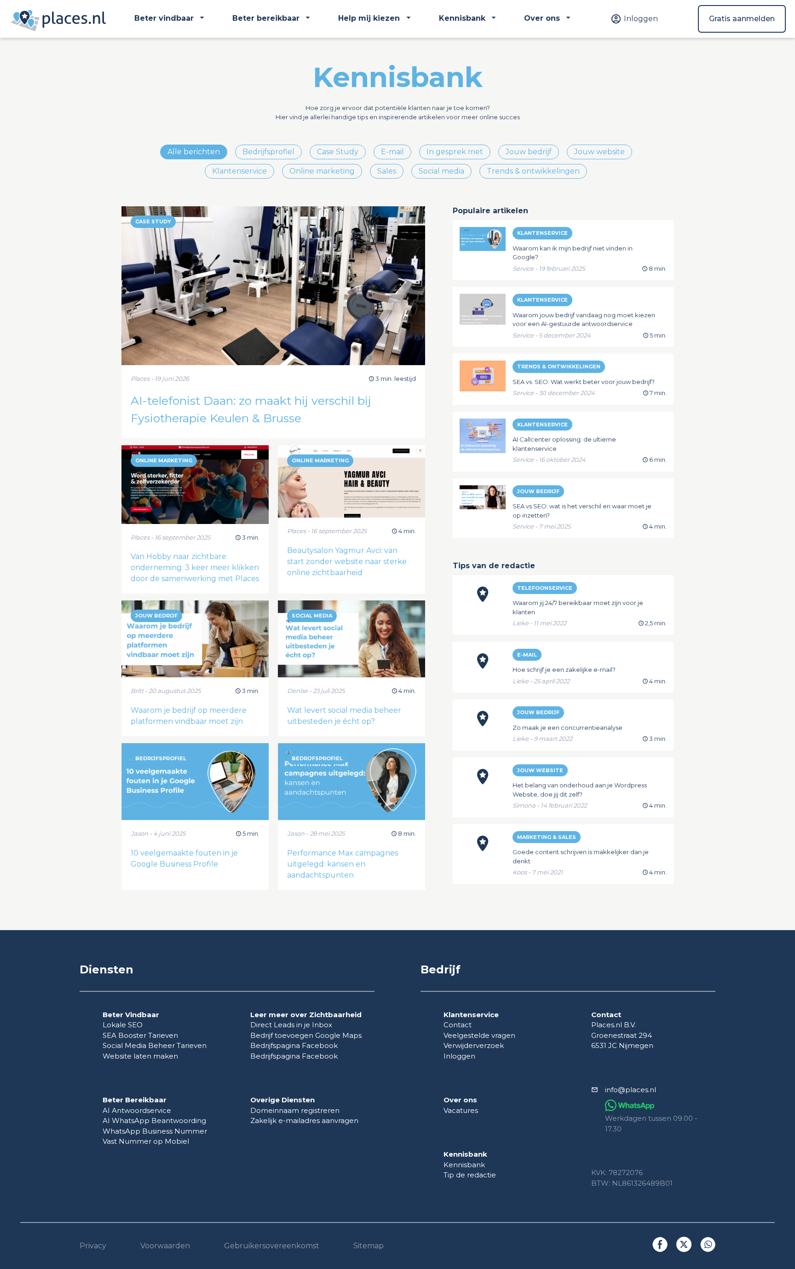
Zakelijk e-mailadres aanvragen (304, 1120)
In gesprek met (454, 151)
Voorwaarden (165, 1245)
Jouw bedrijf (529, 151)
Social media (441, 171)
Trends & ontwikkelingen (533, 171)
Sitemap (368, 1245)
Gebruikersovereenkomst (271, 1245)
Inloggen (459, 1056)
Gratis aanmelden (742, 18)
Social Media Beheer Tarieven (155, 1045)
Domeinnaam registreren (295, 1110)
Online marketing (322, 171)
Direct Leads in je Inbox (291, 1024)
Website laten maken (140, 1056)
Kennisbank (464, 1164)
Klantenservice (239, 171)
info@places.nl (630, 1089)
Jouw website (599, 151)
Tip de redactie (470, 1174)
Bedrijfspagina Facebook (294, 1045)
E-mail (392, 151)
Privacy (93, 1245)
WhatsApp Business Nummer (155, 1131)
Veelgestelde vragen (479, 1035)
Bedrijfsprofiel (268, 151)
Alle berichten (193, 151)
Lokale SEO (123, 1024)
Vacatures (461, 1110)
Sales (386, 171)
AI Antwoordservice (137, 1110)
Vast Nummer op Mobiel (146, 1141)
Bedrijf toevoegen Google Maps (306, 1035)
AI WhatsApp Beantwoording (154, 1120)
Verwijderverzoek (474, 1045)
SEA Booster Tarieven (140, 1035)
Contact (458, 1024)
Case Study (337, 151)
